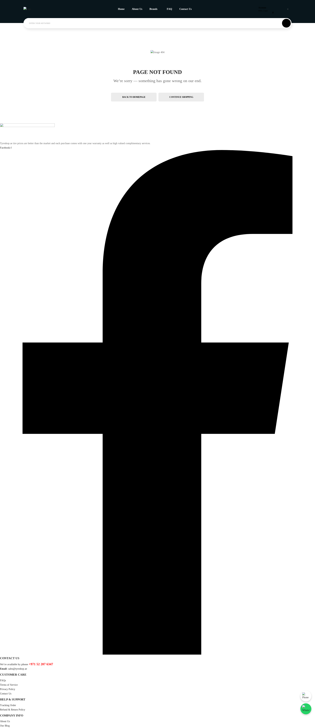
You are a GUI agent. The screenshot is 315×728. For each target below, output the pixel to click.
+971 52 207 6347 (41, 664)
